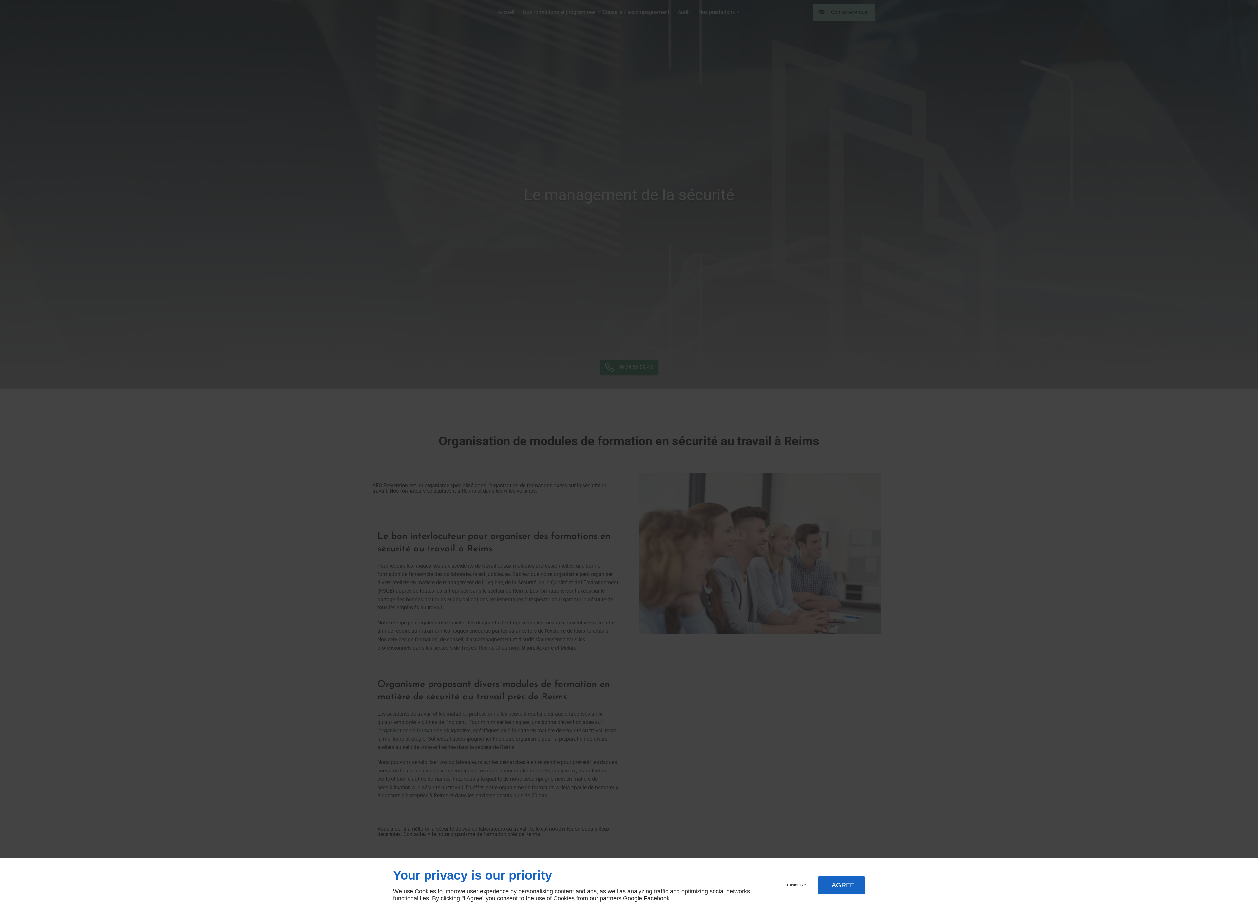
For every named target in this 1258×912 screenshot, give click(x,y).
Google (632, 898)
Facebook (657, 898)
